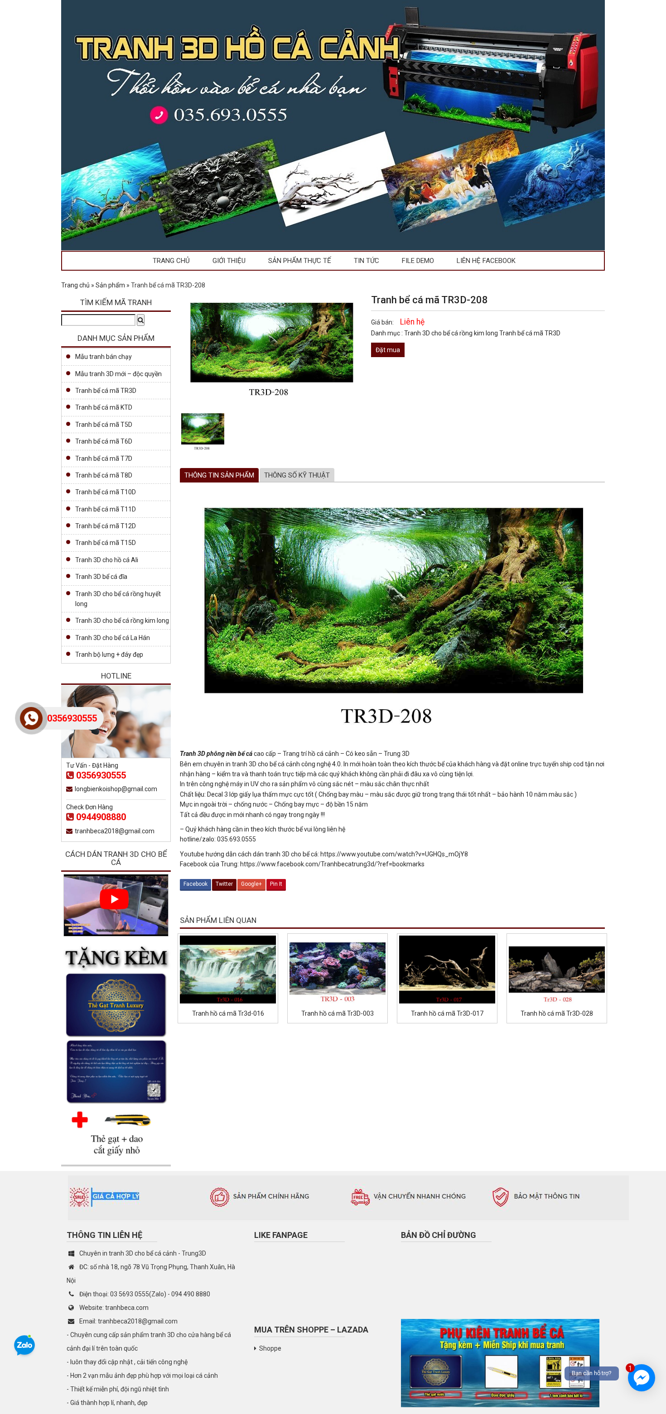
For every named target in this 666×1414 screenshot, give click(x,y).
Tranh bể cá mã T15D (105, 542)
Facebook (195, 884)
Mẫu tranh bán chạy (103, 356)
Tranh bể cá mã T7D (103, 458)
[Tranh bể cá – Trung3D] (333, 124)
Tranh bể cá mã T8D (103, 475)
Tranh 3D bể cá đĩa (101, 576)
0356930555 (101, 775)
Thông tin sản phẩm (219, 475)
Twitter (224, 884)
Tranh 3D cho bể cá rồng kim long (451, 333)
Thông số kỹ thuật (297, 475)
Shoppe (270, 1348)
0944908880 (101, 817)
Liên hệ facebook (486, 261)
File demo (418, 261)
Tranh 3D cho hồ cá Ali (106, 560)
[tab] (219, 475)
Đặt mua (388, 350)
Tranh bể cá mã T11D (105, 509)
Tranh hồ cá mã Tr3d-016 (228, 1013)
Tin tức (366, 261)
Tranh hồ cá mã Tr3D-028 (557, 1013)
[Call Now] (31, 718)
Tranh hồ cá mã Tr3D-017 (447, 1013)
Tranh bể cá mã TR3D (529, 333)
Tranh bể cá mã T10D (105, 492)
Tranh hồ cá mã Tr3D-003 (337, 1013)
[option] (203, 431)
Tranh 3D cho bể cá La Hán (112, 637)
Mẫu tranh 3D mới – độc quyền (118, 373)
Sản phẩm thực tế (299, 261)
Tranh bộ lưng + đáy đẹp (109, 654)
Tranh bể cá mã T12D (105, 526)
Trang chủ (171, 261)
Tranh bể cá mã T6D (103, 441)
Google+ (251, 884)
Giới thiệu (229, 261)
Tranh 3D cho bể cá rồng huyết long (118, 598)
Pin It (276, 884)
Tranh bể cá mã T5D (103, 424)
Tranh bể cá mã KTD (103, 407)
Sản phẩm (110, 285)
